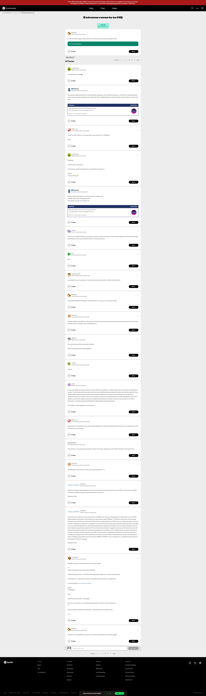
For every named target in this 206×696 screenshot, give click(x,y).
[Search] (192, 8)
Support (98, 665)
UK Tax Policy (74, 692)
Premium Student (130, 676)
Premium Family (129, 672)
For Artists (70, 665)
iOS (19, 13)
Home (11, 13)
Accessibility (53, 692)
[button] (138, 33)
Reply (133, 51)
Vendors (69, 680)
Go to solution (104, 26)
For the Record (41, 672)
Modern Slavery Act (63, 692)
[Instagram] (190, 663)
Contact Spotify (100, 676)
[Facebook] (200, 663)
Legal (5, 692)
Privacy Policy (26, 692)
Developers (70, 669)
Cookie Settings (36, 692)
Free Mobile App (100, 672)
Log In (197, 8)
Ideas (114, 8)
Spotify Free (128, 680)
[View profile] (69, 33)
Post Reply (133, 648)
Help (91, 8)
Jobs (38, 669)
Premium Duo (129, 669)
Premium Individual (130, 665)
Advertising (70, 672)
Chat (103, 8)
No (110, 693)
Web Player (99, 669)
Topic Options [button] (69, 57)
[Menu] (202, 8)
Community (11, 8)
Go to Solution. (77, 44)
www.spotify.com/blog (84, 583)
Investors (69, 676)
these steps (113, 3)
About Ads (45, 692)
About (39, 665)
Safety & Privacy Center (14, 692)
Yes (118, 693)
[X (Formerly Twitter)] (195, 663)
